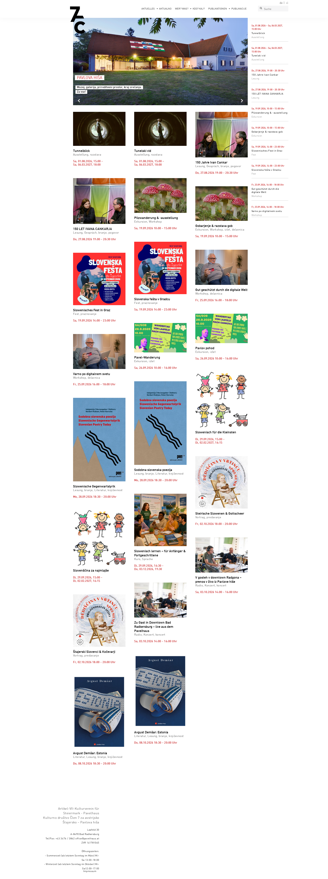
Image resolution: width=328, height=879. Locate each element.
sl (287, 3)
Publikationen (217, 9)
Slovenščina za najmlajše (91, 570)
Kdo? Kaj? (199, 9)
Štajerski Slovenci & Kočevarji (94, 652)
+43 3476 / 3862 (65, 838)
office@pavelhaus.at (87, 838)
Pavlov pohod (204, 348)
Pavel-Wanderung (147, 357)
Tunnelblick (258, 33)
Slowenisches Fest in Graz (267, 151)
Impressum (89, 871)
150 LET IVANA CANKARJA (267, 94)
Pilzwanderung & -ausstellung (270, 113)
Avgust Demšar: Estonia (90, 753)
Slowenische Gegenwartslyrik (94, 486)
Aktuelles (148, 9)
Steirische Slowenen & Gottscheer (219, 513)
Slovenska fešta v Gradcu (266, 170)
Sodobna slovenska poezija (153, 470)
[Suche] (261, 8)
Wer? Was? (181, 9)
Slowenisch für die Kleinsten (215, 432)
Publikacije (239, 9)
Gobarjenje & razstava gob (267, 132)
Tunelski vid (259, 55)
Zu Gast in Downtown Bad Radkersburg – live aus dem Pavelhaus (153, 627)
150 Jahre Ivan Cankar (265, 75)
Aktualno (165, 9)
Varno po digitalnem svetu (267, 211)
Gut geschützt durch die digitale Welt (221, 290)
